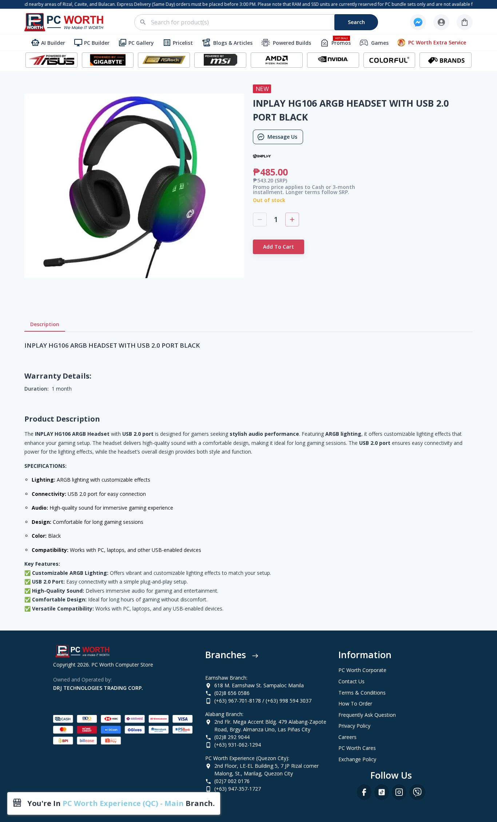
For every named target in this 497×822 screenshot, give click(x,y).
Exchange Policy (357, 759)
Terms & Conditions (362, 692)
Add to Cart (278, 246)
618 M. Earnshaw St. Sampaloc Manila (259, 685)
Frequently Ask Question (367, 714)
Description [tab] (44, 324)
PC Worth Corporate (362, 670)
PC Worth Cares (357, 747)
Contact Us (351, 681)
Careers (347, 737)
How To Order (355, 703)
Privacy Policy (354, 725)
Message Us (282, 136)
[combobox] (260, 22)
